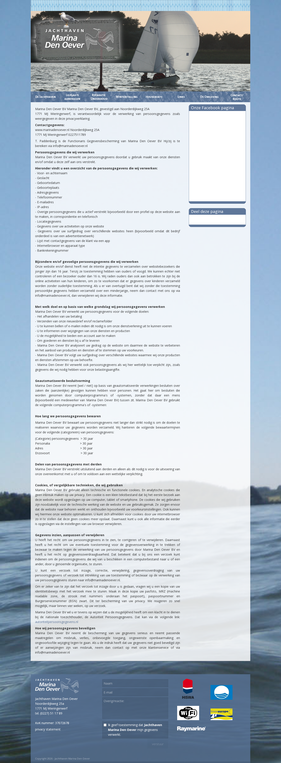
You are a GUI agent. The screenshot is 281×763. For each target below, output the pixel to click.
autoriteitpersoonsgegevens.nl (56, 622)
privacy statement (48, 729)
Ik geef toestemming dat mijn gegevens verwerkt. (135, 730)
